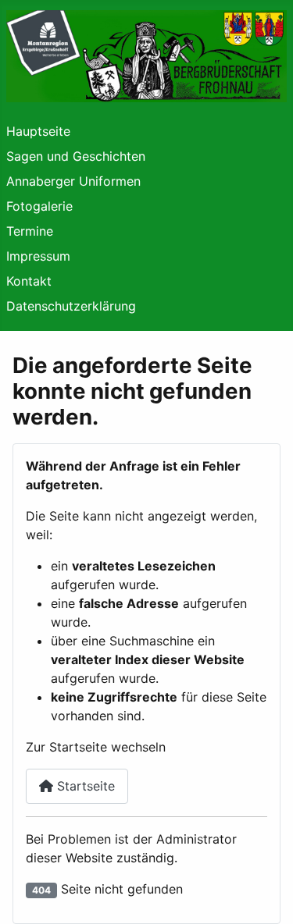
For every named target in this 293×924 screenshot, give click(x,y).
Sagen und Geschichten (75, 156)
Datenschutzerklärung (71, 306)
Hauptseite (38, 131)
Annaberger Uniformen (73, 181)
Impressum (38, 256)
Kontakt (29, 281)
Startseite (84, 786)
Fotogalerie (39, 206)
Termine (29, 231)
